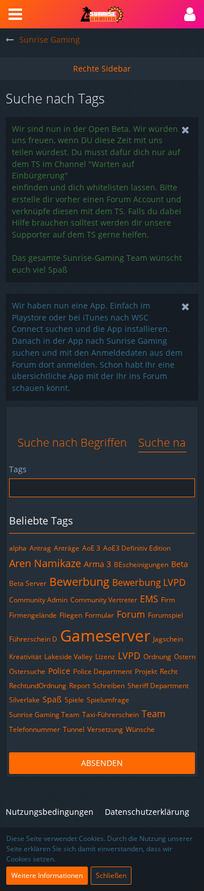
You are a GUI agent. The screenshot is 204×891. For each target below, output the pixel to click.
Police (59, 670)
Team (153, 713)
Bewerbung (79, 581)
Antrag (40, 548)
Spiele (74, 700)
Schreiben (109, 685)
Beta (179, 564)
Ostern (185, 656)
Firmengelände (33, 615)
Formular (99, 615)
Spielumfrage (108, 700)
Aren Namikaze (45, 563)
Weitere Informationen (47, 875)
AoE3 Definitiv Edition (137, 548)
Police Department (102, 671)
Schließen (111, 875)
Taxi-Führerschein (110, 714)
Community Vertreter (103, 600)
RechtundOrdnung (37, 685)
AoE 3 (91, 548)
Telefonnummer (34, 729)
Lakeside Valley (68, 656)
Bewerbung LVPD (149, 582)
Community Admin (38, 600)
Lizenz (105, 656)
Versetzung (105, 729)
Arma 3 (97, 564)
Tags (18, 469)
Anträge (66, 548)
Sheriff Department (158, 685)
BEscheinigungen (141, 564)
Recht (168, 671)
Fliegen (71, 615)
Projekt (146, 671)
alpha (18, 548)
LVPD (129, 655)
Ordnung (157, 656)
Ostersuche (27, 671)
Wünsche (140, 729)
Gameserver (105, 635)
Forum (131, 614)
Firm (168, 600)
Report (79, 685)
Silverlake (24, 700)
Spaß (52, 699)
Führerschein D (33, 639)
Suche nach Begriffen (72, 442)
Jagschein (168, 639)
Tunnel (73, 729)
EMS (149, 599)
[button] (15, 14)
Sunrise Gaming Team (44, 714)
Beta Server (27, 583)
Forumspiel (165, 615)
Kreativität (25, 656)
